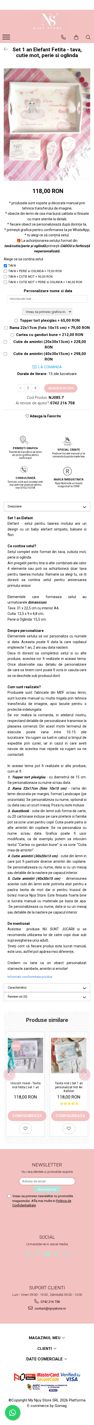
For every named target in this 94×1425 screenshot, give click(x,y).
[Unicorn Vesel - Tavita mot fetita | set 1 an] (25, 1055)
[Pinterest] (37, 1254)
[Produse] (7, 38)
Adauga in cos (60, 388)
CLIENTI (45, 1348)
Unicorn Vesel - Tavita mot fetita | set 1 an (26, 1085)
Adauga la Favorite (45, 416)
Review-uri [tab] (17, 996)
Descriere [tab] (15, 506)
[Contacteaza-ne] (63, 37)
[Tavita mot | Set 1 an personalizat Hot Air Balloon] (68, 1055)
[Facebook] (28, 1254)
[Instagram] (66, 1254)
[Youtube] (47, 1254)
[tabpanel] (47, 124)
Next (86, 130)
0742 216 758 (50, 1302)
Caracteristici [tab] (17, 987)
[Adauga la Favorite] (25, 1129)
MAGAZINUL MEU (45, 1338)
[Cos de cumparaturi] (76, 37)
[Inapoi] (4, 49)
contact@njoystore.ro (50, 1308)
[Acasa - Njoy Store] (47, 21)
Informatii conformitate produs (30, 977)
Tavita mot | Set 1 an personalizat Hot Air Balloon (69, 1087)
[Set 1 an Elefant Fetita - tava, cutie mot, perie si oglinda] (47, 124)
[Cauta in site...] (88, 37)
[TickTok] (56, 1254)
